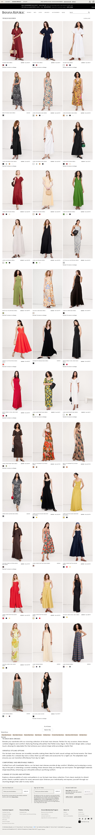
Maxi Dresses (38, 735)
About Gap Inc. (68, 827)
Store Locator (81, 814)
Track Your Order (6, 817)
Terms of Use (53, 827)
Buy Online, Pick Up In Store (8, 823)
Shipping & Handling (6, 814)
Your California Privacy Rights (42, 827)
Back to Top (47, 729)
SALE (63, 12)
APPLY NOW (70, 7)
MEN (35, 12)
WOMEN (29, 12)
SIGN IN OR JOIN (67, 1)
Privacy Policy (49, 798)
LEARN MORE (78, 797)
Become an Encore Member (47, 812)
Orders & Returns (6, 816)
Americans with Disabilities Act (9, 829)
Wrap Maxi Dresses (6, 735)
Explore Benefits (44, 814)
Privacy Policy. (15, 796)
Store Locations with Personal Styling (28, 814)
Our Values (66, 814)
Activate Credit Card (45, 816)
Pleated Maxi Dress (28, 735)
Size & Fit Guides (6, 821)
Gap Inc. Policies (41, 829)
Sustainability (61, 827)
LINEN (40, 12)
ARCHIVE (46, 12)
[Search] (89, 12)
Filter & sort (87, 18)
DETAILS (74, 1)
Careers (65, 812)
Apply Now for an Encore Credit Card (49, 817)
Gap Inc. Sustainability (68, 816)
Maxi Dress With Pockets (72, 735)
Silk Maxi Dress (83, 735)
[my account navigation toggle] (90, 1)
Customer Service (6, 812)
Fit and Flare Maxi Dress (58, 735)
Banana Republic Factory (83, 816)
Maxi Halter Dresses (17, 735)
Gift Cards (4, 819)
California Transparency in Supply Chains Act (26, 829)
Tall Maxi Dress (46, 735)
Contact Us (80, 812)
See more (3, 737)
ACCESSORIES (55, 12)
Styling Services (23, 812)
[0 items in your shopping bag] (93, 1)
